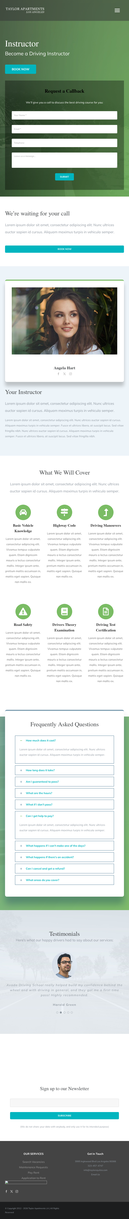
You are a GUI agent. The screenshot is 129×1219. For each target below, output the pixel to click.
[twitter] (64, 373)
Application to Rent (34, 1178)
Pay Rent (33, 1172)
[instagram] (70, 373)
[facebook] (58, 373)
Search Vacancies (34, 1162)
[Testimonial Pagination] (57, 1012)
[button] (64, 740)
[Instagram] (16, 1191)
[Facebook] (6, 1191)
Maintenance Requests (33, 1167)
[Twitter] (11, 1191)
